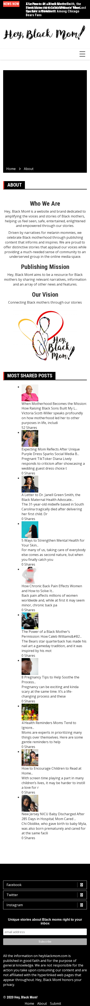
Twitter (12, 895)
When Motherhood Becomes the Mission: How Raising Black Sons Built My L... (54, 406)
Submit (55, 1003)
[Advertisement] (45, 119)
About (42, 1003)
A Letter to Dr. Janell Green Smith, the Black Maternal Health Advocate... (51, 497)
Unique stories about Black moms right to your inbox (45, 921)
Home (29, 1003)
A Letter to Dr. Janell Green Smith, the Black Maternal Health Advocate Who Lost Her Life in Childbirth (56, 7)
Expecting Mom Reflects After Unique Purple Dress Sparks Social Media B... (51, 451)
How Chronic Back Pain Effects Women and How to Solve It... (52, 588)
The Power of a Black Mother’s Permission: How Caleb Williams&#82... (52, 634)
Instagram (14, 905)
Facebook (14, 884)
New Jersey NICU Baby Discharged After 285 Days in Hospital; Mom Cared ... (53, 816)
